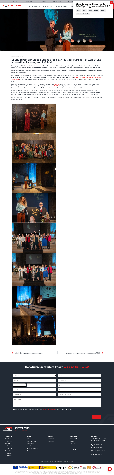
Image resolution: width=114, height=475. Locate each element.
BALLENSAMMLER (34, 6)
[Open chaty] (110, 469)
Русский (103, 10)
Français (79, 13)
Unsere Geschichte (31, 441)
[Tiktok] (101, 454)
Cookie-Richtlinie (68, 461)
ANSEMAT (55, 86)
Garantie (72, 441)
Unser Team (30, 446)
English (78, 10)
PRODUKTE (8, 436)
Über (28, 438)
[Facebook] (98, 454)
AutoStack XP (8, 441)
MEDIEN (50, 436)
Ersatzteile (72, 443)
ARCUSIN (29, 436)
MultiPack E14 (8, 446)
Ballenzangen (8, 448)
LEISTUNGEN (74, 436)
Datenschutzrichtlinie (57, 461)
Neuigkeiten (51, 441)
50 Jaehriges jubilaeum (32, 448)
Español (84, 10)
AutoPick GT (8, 453)
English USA (86, 13)
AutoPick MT (8, 455)
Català (90, 10)
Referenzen (51, 438)
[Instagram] (95, 454)
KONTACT (94, 436)
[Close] (111, 2)
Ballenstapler (61, 6)
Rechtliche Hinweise (49, 409)
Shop (28, 450)
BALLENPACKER (48, 6)
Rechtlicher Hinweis (46, 461)
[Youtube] (92, 454)
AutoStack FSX (9, 438)
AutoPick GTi (8, 450)
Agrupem (56, 84)
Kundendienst (73, 438)
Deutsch (96, 10)
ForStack (7, 443)
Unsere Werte (30, 443)
